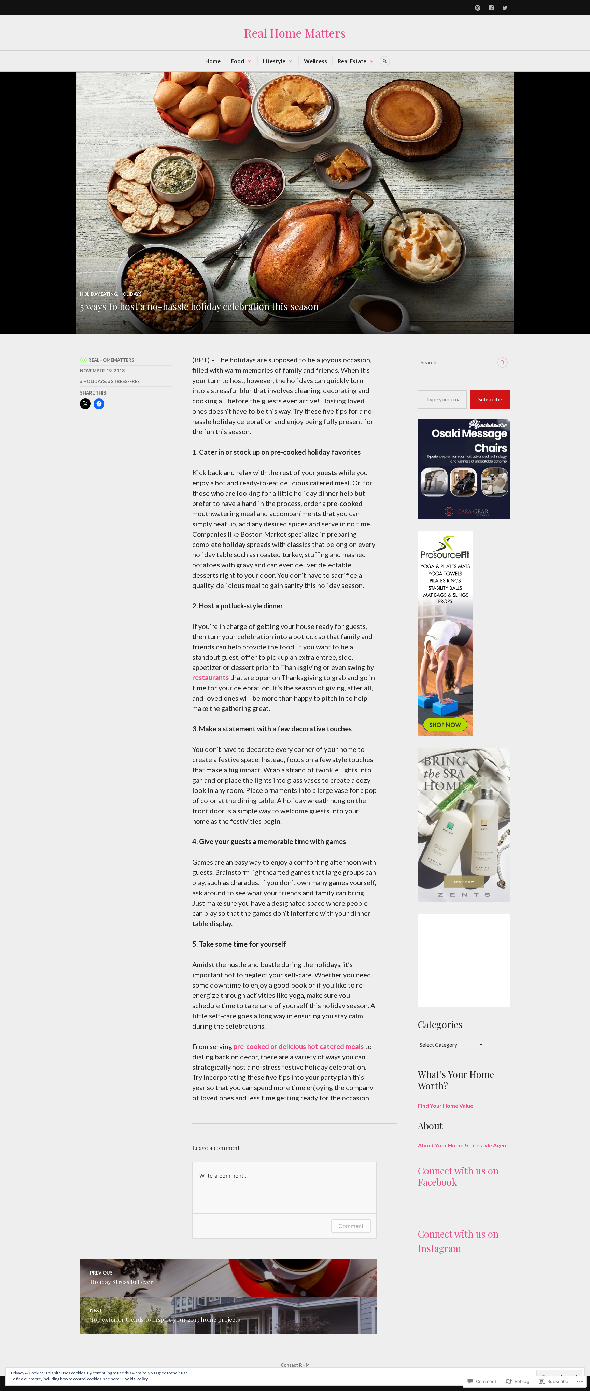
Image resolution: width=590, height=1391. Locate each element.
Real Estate (352, 61)
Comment (351, 1226)
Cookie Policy (134, 1378)
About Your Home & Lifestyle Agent (463, 1145)
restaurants (210, 677)
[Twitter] (505, 8)
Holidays (130, 294)
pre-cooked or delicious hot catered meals (299, 1046)
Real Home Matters (295, 33)
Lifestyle (274, 61)
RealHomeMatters (111, 360)
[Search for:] (464, 362)
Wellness (315, 61)
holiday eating (98, 294)
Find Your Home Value (445, 1105)
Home (213, 61)
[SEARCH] (385, 61)
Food (237, 61)
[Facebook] (491, 8)
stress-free (125, 381)
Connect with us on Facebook (458, 1176)
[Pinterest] (478, 8)
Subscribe (490, 399)
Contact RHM (295, 1365)
